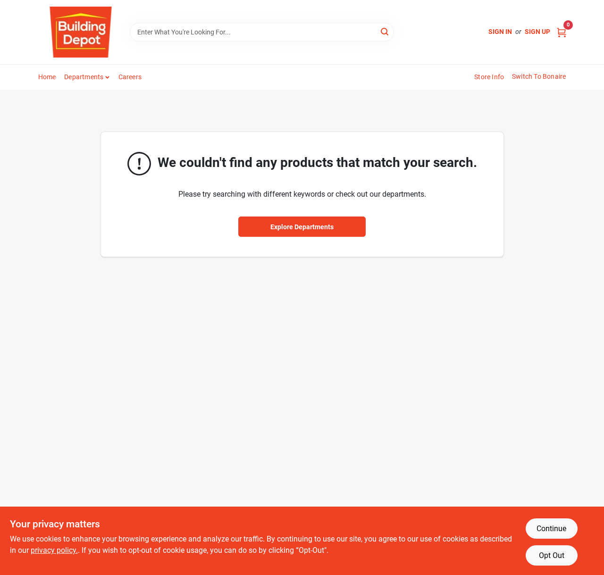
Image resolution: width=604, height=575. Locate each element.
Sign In (500, 31)
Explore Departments (302, 227)
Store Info (489, 77)
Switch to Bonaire (539, 76)
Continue (551, 528)
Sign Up (537, 31)
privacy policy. (54, 550)
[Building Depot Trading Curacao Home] (80, 32)
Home (47, 77)
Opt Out (551, 555)
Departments (83, 77)
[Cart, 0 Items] (561, 32)
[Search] (385, 31)
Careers (130, 77)
